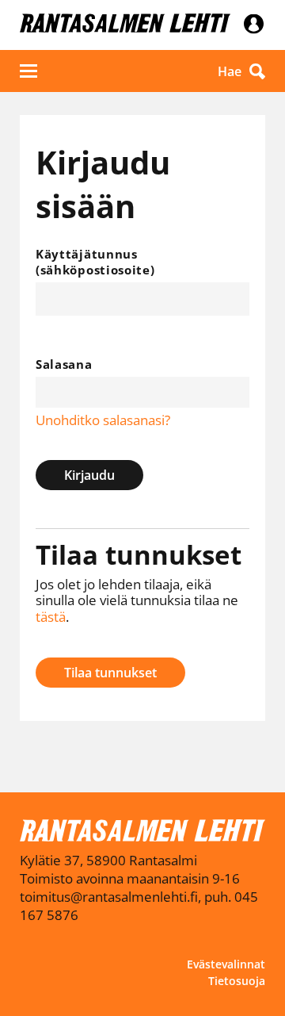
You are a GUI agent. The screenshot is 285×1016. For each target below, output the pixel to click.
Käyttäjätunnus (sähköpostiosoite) (95, 262)
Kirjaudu (89, 475)
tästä (51, 617)
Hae (229, 71)
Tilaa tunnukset (110, 672)
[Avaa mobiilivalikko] (28, 71)
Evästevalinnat (226, 964)
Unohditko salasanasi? (103, 420)
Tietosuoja (236, 980)
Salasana (64, 364)
